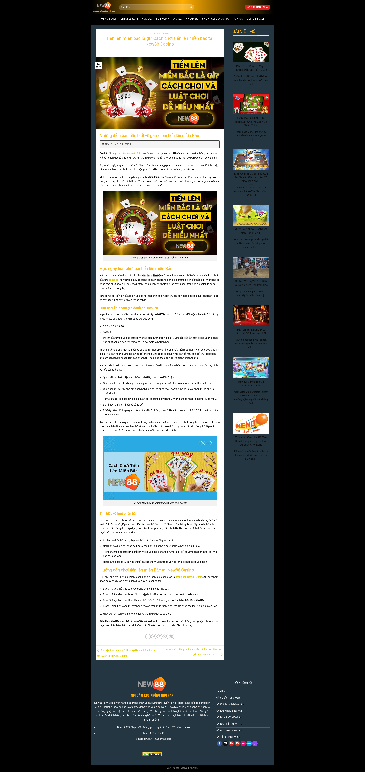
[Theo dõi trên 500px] (249, 743)
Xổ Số (238, 19)
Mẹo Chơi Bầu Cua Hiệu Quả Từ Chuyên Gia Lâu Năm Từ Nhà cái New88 (251, 177)
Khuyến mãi (255, 19)
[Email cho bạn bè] (160, 636)
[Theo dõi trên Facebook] (219, 743)
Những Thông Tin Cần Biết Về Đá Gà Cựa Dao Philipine (251, 283)
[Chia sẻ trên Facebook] (148, 636)
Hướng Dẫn (129, 19)
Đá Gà (177, 19)
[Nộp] (191, 7)
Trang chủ (109, 19)
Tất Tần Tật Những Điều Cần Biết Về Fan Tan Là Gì (251, 331)
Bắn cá (147, 19)
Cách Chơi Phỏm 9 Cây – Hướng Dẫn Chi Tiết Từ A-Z (251, 68)
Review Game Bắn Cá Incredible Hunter (251, 383)
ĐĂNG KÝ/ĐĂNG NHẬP (257, 7)
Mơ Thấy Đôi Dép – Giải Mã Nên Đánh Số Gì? (251, 231)
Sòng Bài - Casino (160, 34)
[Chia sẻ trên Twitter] (154, 636)
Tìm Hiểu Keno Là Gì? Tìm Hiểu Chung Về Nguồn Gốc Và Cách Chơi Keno (251, 441)
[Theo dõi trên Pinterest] (231, 743)
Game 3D (192, 19)
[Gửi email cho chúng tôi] (225, 743)
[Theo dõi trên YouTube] (237, 743)
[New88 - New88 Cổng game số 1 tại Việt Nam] (104, 7)
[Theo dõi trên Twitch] (255, 743)
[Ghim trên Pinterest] (165, 636)
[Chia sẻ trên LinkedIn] (171, 636)
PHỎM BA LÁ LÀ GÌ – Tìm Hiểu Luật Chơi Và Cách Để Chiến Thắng (251, 122)
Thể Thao (163, 19)
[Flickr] (243, 743)
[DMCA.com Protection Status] (152, 753)
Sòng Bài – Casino (215, 19)
